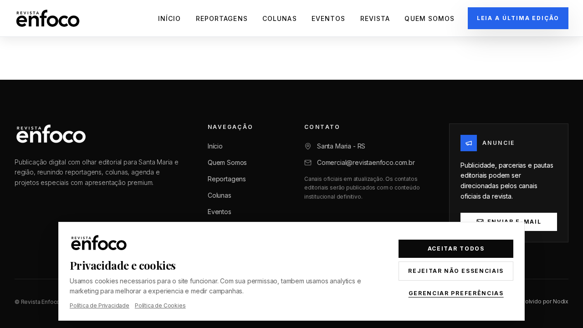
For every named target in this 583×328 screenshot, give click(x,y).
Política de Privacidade (99, 305)
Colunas (279, 18)
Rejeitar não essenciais (456, 270)
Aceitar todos (456, 248)
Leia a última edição (518, 18)
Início (169, 18)
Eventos (329, 18)
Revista (375, 18)
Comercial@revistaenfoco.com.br (366, 162)
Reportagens (222, 18)
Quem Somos (429, 18)
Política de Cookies (160, 305)
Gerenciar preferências (456, 293)
